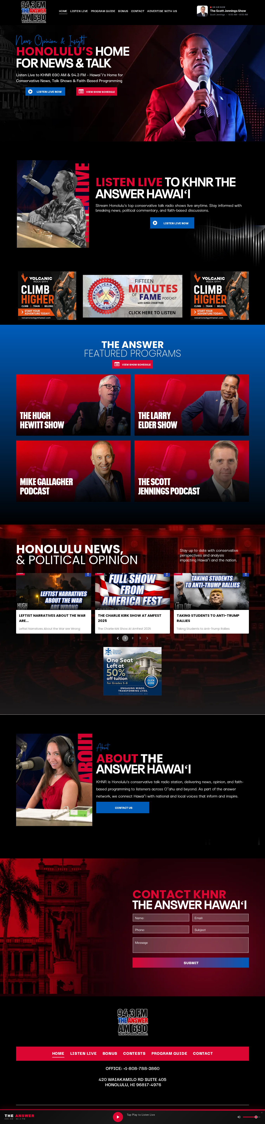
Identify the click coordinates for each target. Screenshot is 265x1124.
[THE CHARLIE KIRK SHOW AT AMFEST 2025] (132, 591)
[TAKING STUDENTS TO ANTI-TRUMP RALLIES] (211, 591)
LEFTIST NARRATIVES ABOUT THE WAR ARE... (52, 618)
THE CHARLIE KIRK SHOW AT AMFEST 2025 (129, 618)
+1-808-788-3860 (141, 1067)
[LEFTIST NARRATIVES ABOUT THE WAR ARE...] (53, 591)
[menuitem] (64, 11)
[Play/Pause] (118, 1117)
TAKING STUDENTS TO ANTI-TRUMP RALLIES (208, 618)
